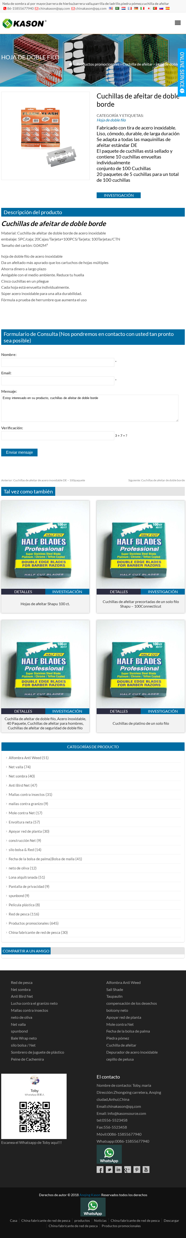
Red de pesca (19, 914)
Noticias (100, 1220)
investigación (119, 195)
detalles (23, 591)
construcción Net (22, 840)
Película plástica (22, 905)
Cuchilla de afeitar (138, 64)
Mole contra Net (22, 813)
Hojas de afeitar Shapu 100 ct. (45, 603)
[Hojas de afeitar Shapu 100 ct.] (45, 587)
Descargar (171, 1220)
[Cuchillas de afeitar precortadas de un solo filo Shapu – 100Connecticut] (141, 587)
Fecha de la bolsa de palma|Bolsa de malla (42, 859)
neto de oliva (19, 868)
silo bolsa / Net (23, 1045)
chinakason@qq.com (54, 8)
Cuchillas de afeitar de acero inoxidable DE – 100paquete (43, 480)
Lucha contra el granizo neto (34, 1003)
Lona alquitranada (23, 877)
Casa (13, 1220)
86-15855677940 (20, 8)
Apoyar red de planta (25, 831)
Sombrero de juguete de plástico (37, 1052)
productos (82, 1220)
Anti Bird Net (19, 785)
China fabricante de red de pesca (34, 932)
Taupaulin (114, 996)
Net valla (16, 767)
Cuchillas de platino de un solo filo (141, 723)
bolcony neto (117, 1010)
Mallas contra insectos (27, 794)
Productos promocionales (98, 64)
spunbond (16, 895)
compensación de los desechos (131, 1003)
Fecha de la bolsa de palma (128, 1031)
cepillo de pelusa (120, 1059)
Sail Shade (114, 989)
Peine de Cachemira (27, 1059)
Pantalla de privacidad (26, 886)
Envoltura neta (20, 822)
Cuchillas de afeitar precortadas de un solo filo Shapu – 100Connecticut (141, 603)
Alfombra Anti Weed (25, 757)
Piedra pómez (117, 1038)
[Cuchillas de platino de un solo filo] (141, 706)
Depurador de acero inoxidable (132, 1052)
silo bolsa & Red (21, 849)
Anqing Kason (90, 1195)
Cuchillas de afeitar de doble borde (156, 480)
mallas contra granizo (26, 803)
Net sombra (18, 776)
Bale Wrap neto (24, 1038)
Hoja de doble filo (170, 64)
